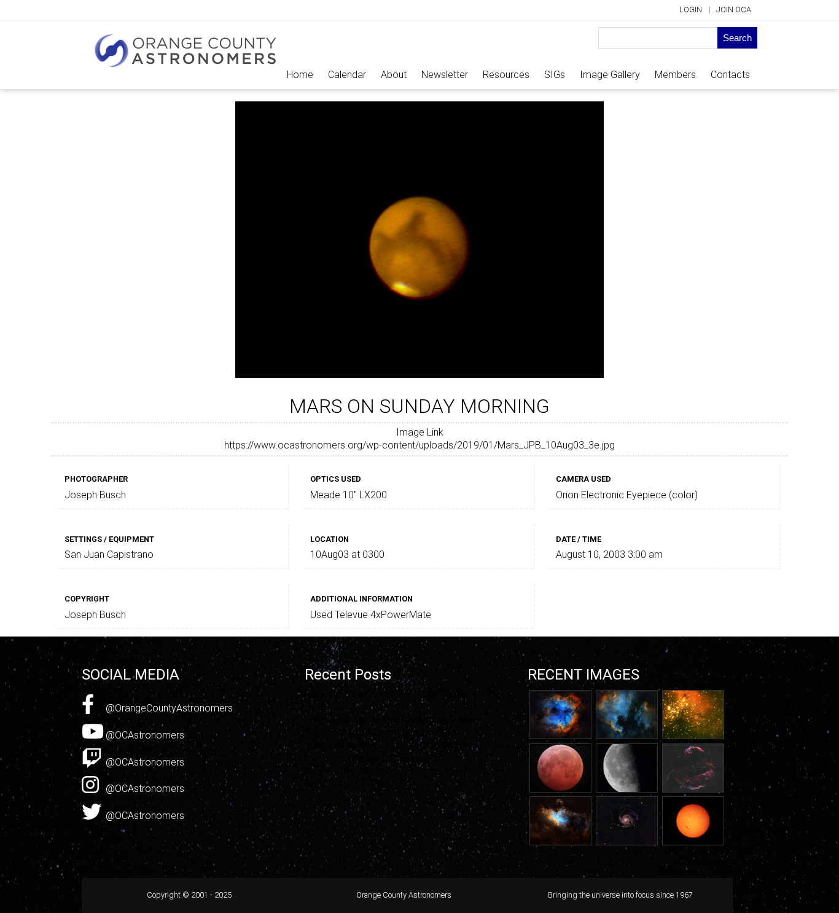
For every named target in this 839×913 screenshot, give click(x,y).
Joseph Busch (95, 495)
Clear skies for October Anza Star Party (389, 720)
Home (300, 74)
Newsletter (444, 74)
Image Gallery (610, 74)
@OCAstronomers (143, 735)
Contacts (730, 74)
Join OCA (733, 9)
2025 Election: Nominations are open (384, 732)
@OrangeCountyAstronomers (168, 708)
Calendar (347, 74)
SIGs (554, 74)
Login (690, 9)
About (394, 74)
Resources (506, 74)
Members (675, 74)
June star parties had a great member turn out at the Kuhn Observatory (386, 751)
